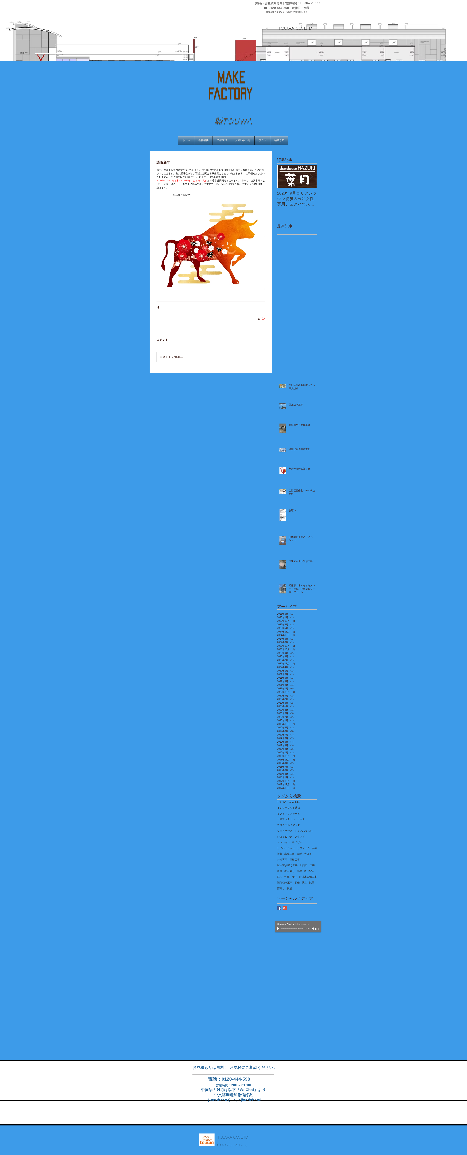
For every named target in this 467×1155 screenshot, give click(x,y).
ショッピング (284, 836)
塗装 (279, 853)
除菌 (311, 882)
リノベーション (286, 848)
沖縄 (287, 876)
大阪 (299, 853)
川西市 (303, 865)
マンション (283, 842)
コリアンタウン (286, 819)
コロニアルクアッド (288, 825)
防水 (304, 882)
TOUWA (281, 802)
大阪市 (308, 853)
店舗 (279, 871)
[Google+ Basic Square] (285, 908)
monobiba (294, 802)
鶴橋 (289, 888)
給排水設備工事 (308, 876)
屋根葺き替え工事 (287, 865)
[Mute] (313, 928)
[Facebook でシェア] (158, 307)
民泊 (279, 876)
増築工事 (289, 853)
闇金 (297, 882)
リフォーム (303, 848)
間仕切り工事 (284, 882)
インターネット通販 (288, 807)
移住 (294, 876)
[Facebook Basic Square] (279, 908)
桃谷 (299, 871)
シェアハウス (284, 830)
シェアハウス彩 (303, 830)
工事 (312, 865)
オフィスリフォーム (288, 813)
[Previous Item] (283, 176)
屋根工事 (295, 859)
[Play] (278, 928)
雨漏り (281, 888)
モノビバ (297, 842)
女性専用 (282, 859)
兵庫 (314, 848)
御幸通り (289, 871)
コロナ (301, 819)
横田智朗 (309, 871)
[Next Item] (311, 176)
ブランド (300, 836)
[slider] (317, 929)
